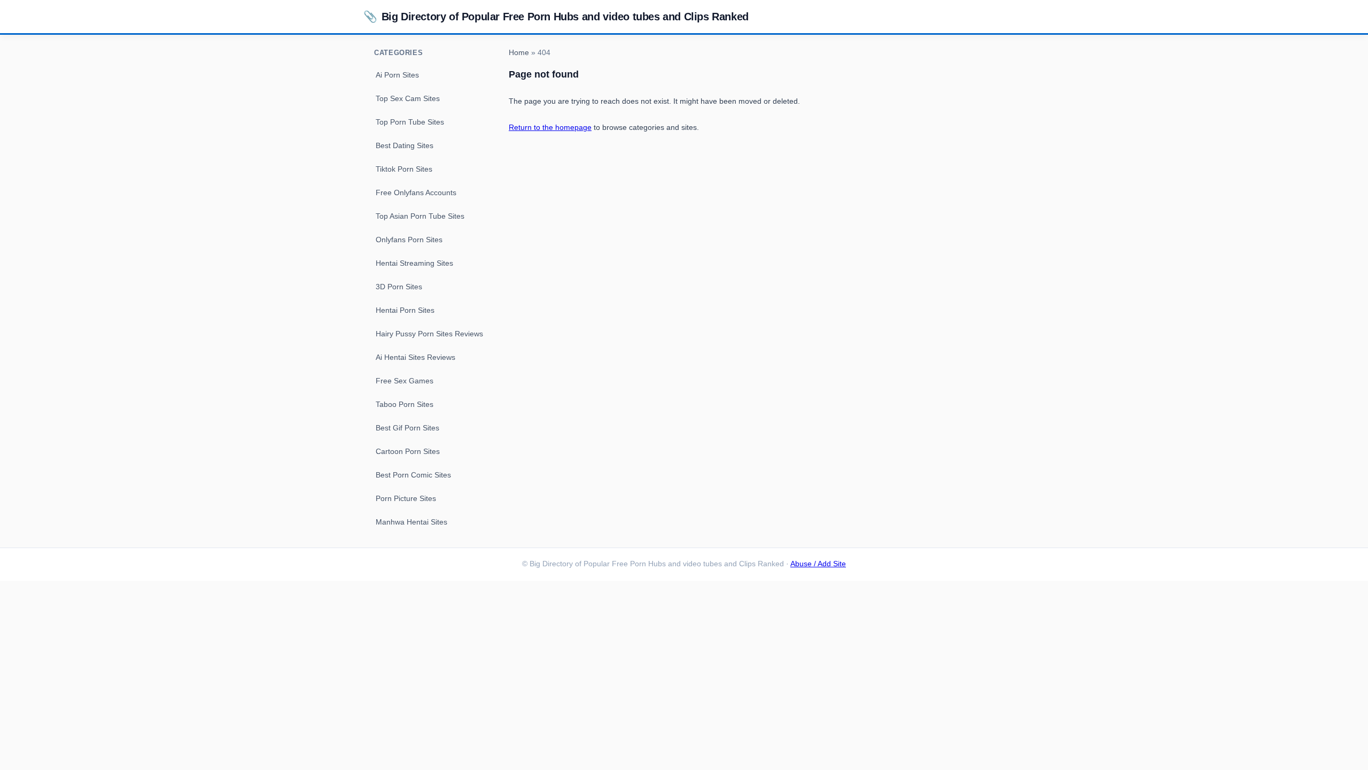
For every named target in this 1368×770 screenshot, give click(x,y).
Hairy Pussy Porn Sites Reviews (429, 333)
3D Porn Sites (399, 286)
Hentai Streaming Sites (414, 263)
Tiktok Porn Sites (404, 169)
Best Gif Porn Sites (407, 428)
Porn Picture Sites (406, 498)
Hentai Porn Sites (405, 310)
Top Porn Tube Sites (410, 122)
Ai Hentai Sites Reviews (415, 357)
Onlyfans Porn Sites (409, 239)
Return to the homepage (550, 127)
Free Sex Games (404, 380)
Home (519, 53)
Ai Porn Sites (397, 75)
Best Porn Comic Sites (413, 475)
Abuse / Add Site (818, 564)
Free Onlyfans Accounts (416, 192)
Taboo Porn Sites (404, 404)
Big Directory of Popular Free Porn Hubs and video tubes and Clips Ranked (556, 16)
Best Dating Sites (404, 145)
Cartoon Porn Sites (408, 451)
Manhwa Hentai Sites (411, 522)
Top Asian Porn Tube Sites (420, 216)
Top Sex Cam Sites (408, 98)
